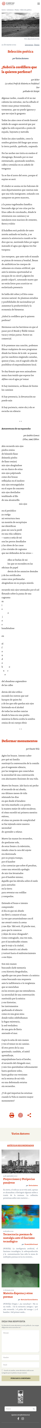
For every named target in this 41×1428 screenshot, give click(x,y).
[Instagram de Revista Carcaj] (22, 1418)
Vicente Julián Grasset (31, 1244)
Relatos (33, 1172)
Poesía (36, 44)
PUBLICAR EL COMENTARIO (20, 1378)
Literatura (29, 44)
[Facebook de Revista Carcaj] (18, 1418)
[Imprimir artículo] (12, 1115)
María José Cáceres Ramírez (29, 1300)
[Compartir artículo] (29, 1115)
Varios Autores (22, 58)
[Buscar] (34, 1409)
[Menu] (37, 4)
